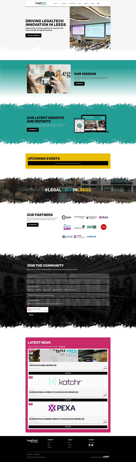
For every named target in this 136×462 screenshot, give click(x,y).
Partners (50, 447)
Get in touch (91, 442)
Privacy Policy (36, 454)
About (49, 442)
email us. (62, 346)
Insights (70, 444)
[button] (56, 3)
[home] (40, 3)
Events (69, 447)
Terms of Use (30, 454)
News (69, 442)
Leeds (49, 444)
